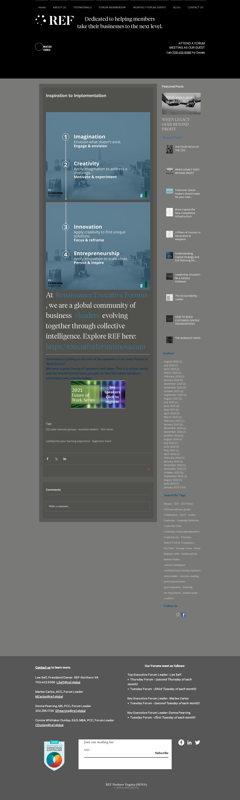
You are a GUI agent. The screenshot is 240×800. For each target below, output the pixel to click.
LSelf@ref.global (68, 683)
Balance (168, 503)
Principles (186, 537)
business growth (189, 553)
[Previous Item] (167, 103)
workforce (169, 598)
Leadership (169, 520)
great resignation (172, 587)
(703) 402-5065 (181, 53)
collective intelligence (175, 565)
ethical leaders (171, 576)
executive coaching (189, 576)
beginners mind (101, 441)
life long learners (172, 593)
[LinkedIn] (178, 614)
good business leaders (174, 581)
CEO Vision (107, 429)
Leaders (192, 515)
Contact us (43, 668)
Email (86, 750)
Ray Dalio (169, 548)
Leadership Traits (172, 526)
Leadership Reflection (188, 520)
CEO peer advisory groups (61, 429)
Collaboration (170, 515)
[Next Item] (195, 103)
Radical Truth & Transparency (179, 542)
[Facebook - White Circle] (181, 742)
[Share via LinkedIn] (64, 458)
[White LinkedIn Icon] (189, 742)
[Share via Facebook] (47, 458)
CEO (176, 503)
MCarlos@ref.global (49, 697)
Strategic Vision (184, 548)
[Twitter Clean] (197, 742)
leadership (188, 587)
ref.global (79, 711)
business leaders (89, 429)
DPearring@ (63, 711)
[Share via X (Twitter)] (56, 458)
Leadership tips (171, 537)
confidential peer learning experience (68, 441)
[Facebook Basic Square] (183, 614)
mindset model (190, 593)
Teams (197, 548)
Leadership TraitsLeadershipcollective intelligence (183, 531)
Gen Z (183, 515)
